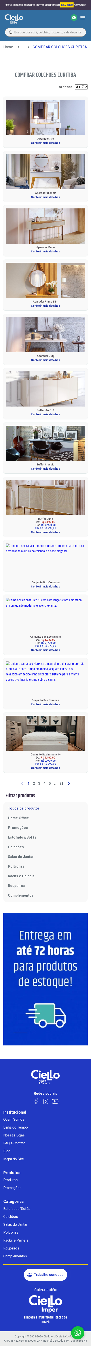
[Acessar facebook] (36, 1101)
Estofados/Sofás (22, 837)
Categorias (13, 1202)
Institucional (14, 1112)
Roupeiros (16, 886)
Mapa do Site (13, 1159)
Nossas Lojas (14, 1135)
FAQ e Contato (14, 1143)
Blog (6, 1151)
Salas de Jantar (21, 857)
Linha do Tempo (15, 1127)
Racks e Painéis (21, 876)
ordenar (65, 87)
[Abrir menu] (83, 17)
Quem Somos (13, 1119)
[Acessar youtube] (55, 1101)
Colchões (16, 847)
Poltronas (16, 866)
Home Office (18, 818)
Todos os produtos (24, 808)
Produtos (11, 1173)
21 (61, 783)
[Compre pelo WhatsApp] (74, 17)
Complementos (21, 895)
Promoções (18, 828)
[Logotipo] (14, 19)
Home (8, 47)
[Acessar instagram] (45, 1101)
